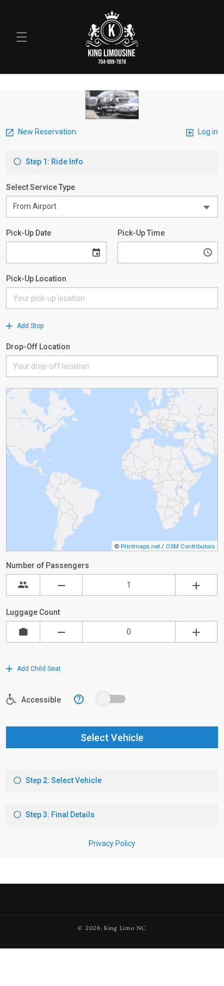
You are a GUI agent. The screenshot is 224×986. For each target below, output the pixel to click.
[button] (22, 37)
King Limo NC (125, 928)
